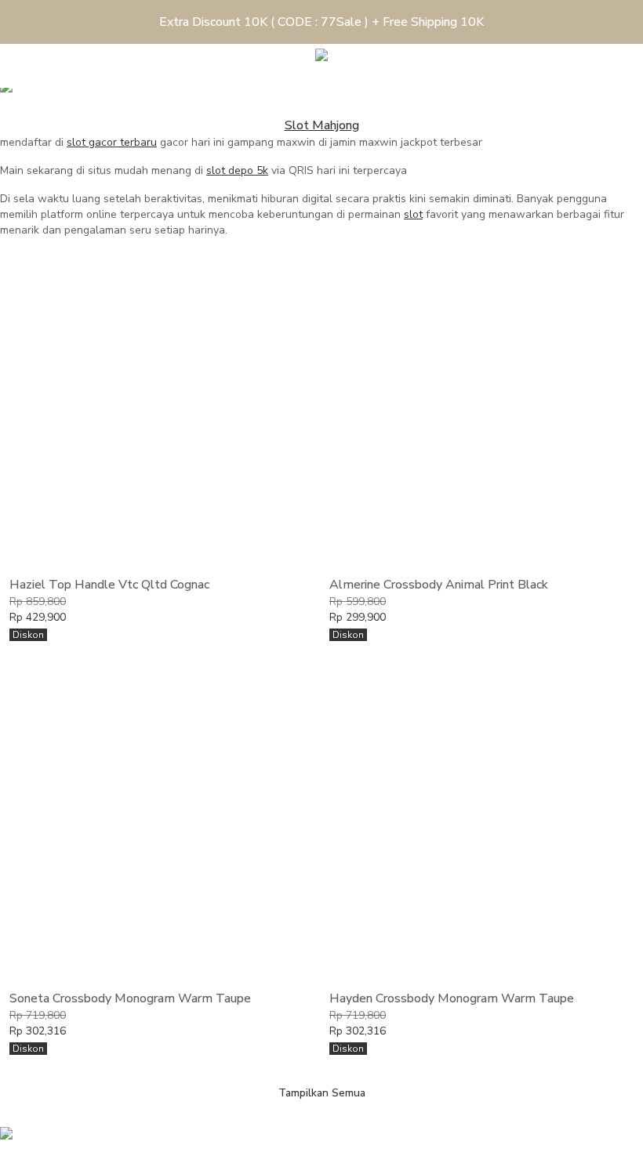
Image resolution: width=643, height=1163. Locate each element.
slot (413, 214)
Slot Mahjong (322, 125)
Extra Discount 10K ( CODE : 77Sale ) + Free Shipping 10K (321, 22)
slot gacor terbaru (112, 142)
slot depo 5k (237, 170)
